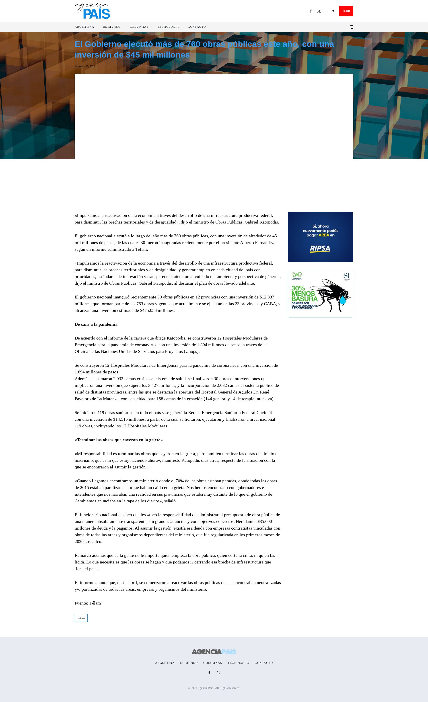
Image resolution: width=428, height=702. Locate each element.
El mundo (112, 26)
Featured (81, 618)
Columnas (139, 26)
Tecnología (168, 26)
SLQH (346, 10)
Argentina (84, 26)
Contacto (197, 26)
